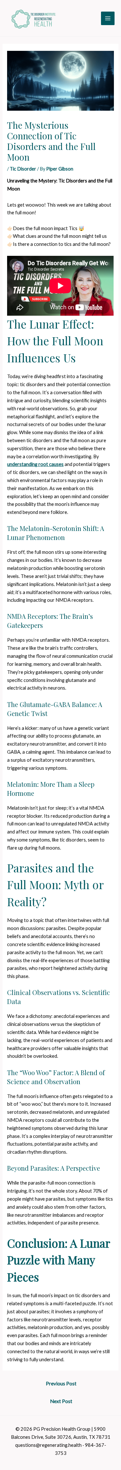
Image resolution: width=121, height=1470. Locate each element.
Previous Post (61, 1383)
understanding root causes (35, 464)
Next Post (61, 1401)
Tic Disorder (23, 169)
